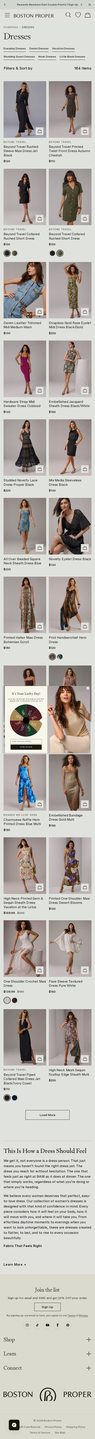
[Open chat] (14, 1425)
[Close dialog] (87, 688)
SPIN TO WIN (26, 747)
